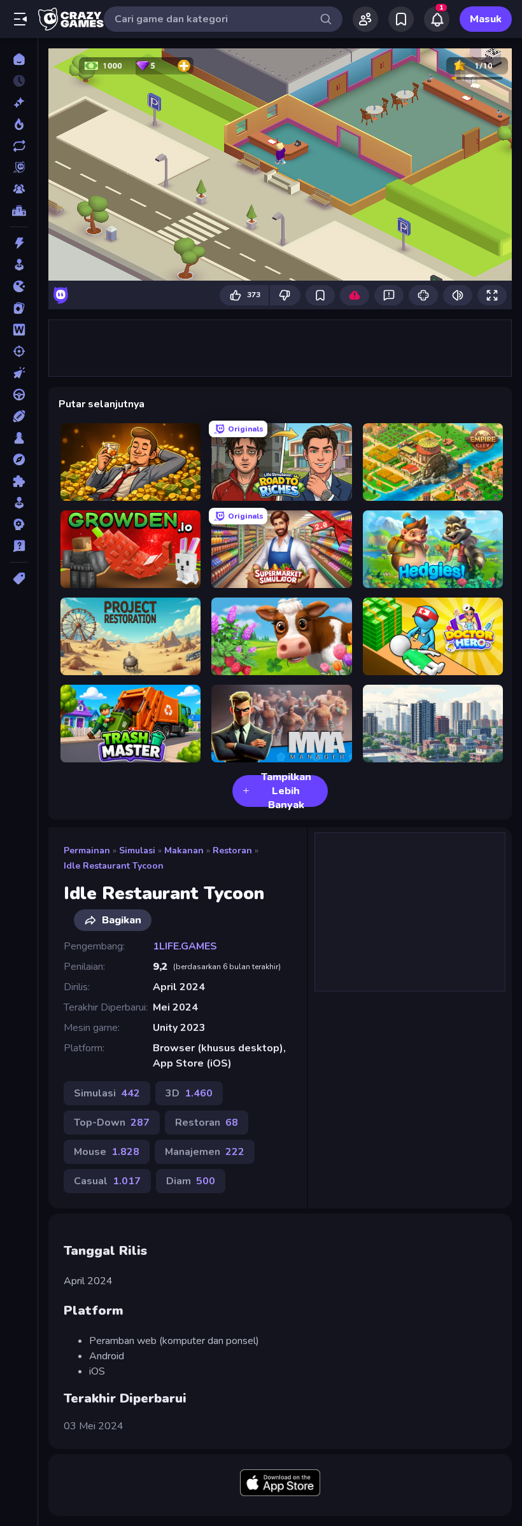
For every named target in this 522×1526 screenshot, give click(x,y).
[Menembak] (19, 351)
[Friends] (365, 19)
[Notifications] (436, 19)
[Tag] (19, 578)
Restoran (232, 850)
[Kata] (19, 329)
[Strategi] (19, 524)
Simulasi (137, 850)
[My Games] (401, 19)
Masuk (486, 19)
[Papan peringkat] (19, 210)
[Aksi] (19, 243)
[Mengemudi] (19, 394)
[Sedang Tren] (19, 124)
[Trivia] (19, 546)
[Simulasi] (19, 503)
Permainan (87, 850)
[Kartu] (19, 308)
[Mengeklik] (19, 373)
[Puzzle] (19, 481)
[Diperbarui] (19, 146)
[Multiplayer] (19, 189)
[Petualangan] (19, 459)
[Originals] (19, 167)
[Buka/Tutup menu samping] (20, 19)
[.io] (19, 286)
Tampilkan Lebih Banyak (286, 791)
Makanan (184, 850)
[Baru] (19, 102)
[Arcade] (19, 265)
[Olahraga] (19, 416)
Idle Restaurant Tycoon (114, 866)
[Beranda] (19, 59)
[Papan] (19, 438)
